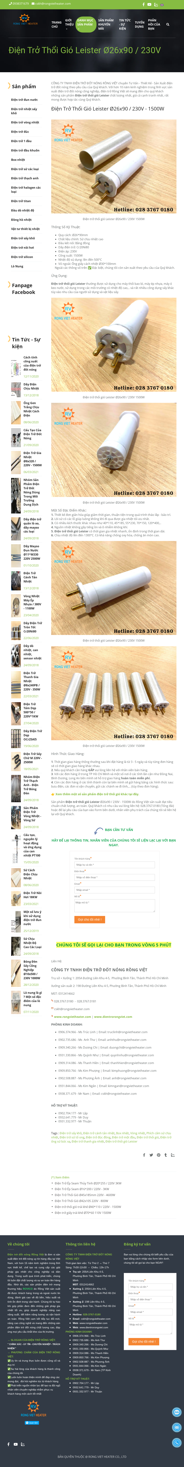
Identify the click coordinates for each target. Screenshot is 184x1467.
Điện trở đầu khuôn (25, 150)
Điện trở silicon (22, 257)
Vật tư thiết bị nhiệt (25, 229)
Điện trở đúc (20, 132)
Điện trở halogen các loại (26, 190)
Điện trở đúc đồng (98, 1137)
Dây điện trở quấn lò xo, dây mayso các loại (32, 525)
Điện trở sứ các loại (25, 169)
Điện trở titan (21, 201)
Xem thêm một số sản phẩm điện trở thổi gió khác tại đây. (98, 794)
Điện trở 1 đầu (21, 141)
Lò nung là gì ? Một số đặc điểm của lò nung (33, 999)
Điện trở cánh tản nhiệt (99, 1133)
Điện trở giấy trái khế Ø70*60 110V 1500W (83, 1213)
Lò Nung (17, 266)
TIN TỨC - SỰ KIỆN (125, 24)
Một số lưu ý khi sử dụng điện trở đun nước (33, 918)
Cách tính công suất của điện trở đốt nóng (32, 363)
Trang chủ (57, 24)
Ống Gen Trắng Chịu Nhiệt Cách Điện (31, 409)
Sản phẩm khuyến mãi (106, 24)
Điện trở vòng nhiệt (25, 122)
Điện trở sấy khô (71, 1133)
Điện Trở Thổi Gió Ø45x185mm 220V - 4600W (85, 1195)
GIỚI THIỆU (69, 22)
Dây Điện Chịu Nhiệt (31, 386)
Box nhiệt (122, 1133)
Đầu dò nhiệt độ (22, 210)
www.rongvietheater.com (72, 1017)
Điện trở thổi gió (148, 1137)
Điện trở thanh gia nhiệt (88, 1141)
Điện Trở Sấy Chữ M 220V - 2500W (33, 758)
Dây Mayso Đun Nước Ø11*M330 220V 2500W (32, 552)
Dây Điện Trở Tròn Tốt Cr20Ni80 (33, 627)
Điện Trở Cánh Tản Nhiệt (30, 577)
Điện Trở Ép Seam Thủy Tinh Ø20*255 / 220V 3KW (88, 1183)
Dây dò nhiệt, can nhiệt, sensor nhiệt (33, 652)
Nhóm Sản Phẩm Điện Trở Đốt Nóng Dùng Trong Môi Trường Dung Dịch (32, 492)
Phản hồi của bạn (154, 24)
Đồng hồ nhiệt (21, 220)
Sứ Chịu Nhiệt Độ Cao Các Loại (33, 943)
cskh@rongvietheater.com (52, 4)
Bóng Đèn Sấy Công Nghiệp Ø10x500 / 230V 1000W (32, 970)
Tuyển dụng (139, 24)
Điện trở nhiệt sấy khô (24, 111)
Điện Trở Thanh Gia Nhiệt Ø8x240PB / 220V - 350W (32, 681)
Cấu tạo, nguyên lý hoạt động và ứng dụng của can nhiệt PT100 (33, 845)
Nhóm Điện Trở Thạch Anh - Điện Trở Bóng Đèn (32, 785)
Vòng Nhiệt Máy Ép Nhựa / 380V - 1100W (32, 602)
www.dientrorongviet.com (113, 1017)
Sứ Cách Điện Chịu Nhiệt (31, 874)
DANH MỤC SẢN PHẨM (85, 22)
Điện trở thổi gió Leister (121, 1141)
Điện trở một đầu (123, 1137)
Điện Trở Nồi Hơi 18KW (33, 895)
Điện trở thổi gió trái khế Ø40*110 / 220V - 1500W (88, 1207)
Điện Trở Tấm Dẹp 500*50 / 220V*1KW (31, 710)
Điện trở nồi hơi (22, 248)
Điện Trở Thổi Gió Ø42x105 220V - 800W (81, 1201)
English (170, 4)
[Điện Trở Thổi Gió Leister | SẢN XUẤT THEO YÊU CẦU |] (144, 1155)
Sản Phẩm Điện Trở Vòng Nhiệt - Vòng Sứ (32, 814)
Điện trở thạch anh (25, 178)
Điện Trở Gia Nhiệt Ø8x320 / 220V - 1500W (33, 459)
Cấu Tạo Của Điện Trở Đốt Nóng (33, 434)
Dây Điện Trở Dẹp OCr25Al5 (33, 735)
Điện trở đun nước (24, 100)
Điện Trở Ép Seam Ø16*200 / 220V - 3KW (82, 1189)
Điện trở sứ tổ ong (72, 1137)
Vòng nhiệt (137, 1133)
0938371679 (20, 4)
